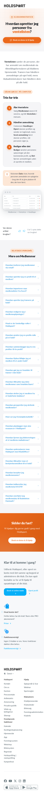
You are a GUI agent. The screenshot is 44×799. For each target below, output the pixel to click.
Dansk (9, 673)
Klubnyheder (29, 705)
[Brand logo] (14, 6)
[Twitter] (15, 780)
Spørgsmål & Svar (31, 684)
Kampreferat (9, 762)
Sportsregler (29, 691)
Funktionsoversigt (11, 648)
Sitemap (7, 715)
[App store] (12, 787)
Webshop (8, 744)
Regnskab (8, 751)
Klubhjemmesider (31, 701)
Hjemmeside (9, 733)
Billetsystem (9, 748)
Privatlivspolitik (10, 705)
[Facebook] (5, 780)
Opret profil (33, 590)
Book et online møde (15, 590)
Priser (6, 623)
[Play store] (29, 787)
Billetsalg (27, 708)
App (5, 737)
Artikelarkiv (8, 698)
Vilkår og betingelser (8, 710)
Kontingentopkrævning (13, 730)
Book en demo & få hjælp (23, 40)
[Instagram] (20, 780)
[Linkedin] (24, 780)
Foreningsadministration (33, 712)
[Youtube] (10, 780)
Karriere (7, 691)
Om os (6, 687)
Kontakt (7, 684)
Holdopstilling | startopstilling (10, 756)
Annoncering (9, 702)
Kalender (7, 726)
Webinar (27, 687)
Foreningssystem (10, 741)
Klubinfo (27, 715)
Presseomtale (9, 694)
